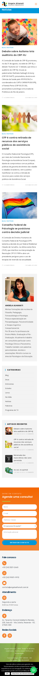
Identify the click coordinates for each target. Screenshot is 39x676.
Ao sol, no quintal (21, 470)
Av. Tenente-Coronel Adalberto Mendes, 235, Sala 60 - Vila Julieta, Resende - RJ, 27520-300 (18, 622)
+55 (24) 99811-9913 (10, 577)
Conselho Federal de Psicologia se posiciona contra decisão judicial (16, 228)
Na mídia (8, 397)
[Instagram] (10, 635)
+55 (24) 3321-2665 (10, 567)
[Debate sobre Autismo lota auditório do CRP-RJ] (9, 431)
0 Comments (30, 434)
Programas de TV (11, 410)
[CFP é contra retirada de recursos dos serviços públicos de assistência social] (9, 444)
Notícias (10, 47)
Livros (7, 393)
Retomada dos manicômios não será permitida (22, 457)
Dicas (7, 379)
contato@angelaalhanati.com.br (15, 587)
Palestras (8, 406)
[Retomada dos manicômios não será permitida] (9, 458)
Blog (4, 47)
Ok (7, 673)
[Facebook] (4, 635)
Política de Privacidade (22, 673)
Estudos (8, 388)
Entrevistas (9, 384)
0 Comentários (9, 97)
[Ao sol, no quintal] (9, 470)
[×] (33, 670)
